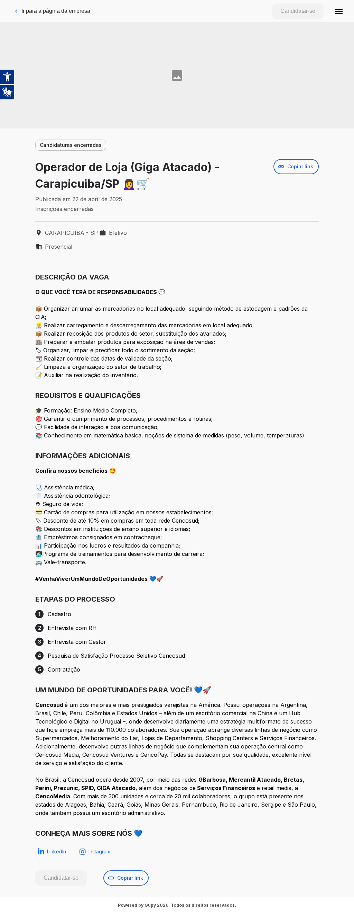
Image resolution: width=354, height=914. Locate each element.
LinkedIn (56, 851)
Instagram (99, 851)
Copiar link (300, 166)
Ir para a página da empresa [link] (55, 11)
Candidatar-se (297, 11)
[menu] (338, 11)
